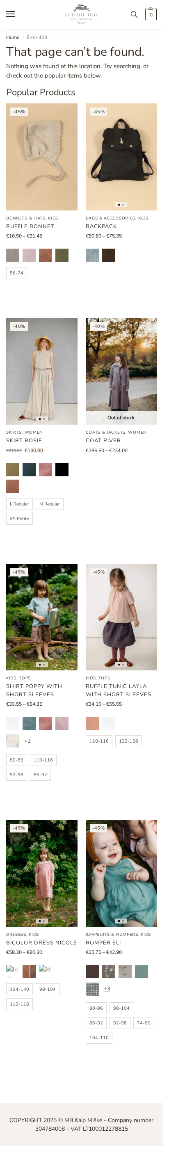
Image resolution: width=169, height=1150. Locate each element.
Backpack (101, 226)
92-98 (16, 775)
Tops (25, 678)
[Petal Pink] (45, 469)
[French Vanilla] (12, 741)
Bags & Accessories (111, 218)
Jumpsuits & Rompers (112, 934)
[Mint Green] (141, 971)
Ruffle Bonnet (30, 226)
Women (34, 432)
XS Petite (19, 519)
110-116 (43, 760)
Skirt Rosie (24, 440)
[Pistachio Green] (12, 469)
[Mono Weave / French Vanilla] (45, 971)
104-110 (99, 1038)
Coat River (103, 440)
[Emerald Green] (29, 469)
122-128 (128, 741)
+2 (27, 741)
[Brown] (92, 971)
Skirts (14, 432)
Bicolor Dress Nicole (41, 943)
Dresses (16, 934)
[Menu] (18, 14)
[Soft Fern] (62, 255)
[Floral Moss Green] (108, 971)
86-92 (40, 775)
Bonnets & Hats (26, 218)
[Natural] (12, 255)
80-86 (16, 760)
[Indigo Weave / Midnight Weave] (12, 971)
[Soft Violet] (62, 723)
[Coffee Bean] (108, 255)
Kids (53, 218)
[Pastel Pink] (29, 255)
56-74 (16, 273)
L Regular (19, 504)
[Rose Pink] (92, 723)
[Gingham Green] (92, 989)
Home (12, 37)
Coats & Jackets (106, 432)
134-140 (19, 989)
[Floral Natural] (125, 971)
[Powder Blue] (92, 255)
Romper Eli (103, 943)
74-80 (144, 1023)
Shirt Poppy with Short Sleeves (34, 690)
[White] (12, 723)
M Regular (49, 504)
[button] (150, 14)
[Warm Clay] (45, 255)
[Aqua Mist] (29, 723)
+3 (107, 988)
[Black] (62, 469)
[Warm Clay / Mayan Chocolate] (29, 971)
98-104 (47, 989)
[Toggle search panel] (134, 14)
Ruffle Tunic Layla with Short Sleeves (118, 690)
